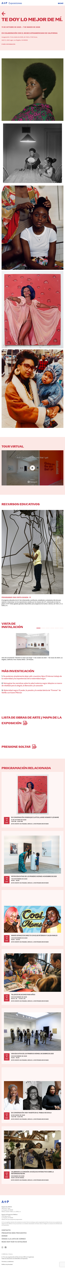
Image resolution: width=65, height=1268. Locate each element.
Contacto (6, 1230)
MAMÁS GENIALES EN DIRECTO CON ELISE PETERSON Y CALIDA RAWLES (34, 935)
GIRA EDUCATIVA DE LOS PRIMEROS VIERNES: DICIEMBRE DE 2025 (32, 1053)
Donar (4, 1236)
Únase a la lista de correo (14, 1238)
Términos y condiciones (8, 1261)
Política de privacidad (7, 1264)
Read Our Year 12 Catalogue (14, 1241)
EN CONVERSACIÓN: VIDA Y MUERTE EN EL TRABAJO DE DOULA (31, 1112)
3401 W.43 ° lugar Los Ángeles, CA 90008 (7, 1209)
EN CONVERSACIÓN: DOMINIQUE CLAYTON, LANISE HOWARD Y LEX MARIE (35, 817)
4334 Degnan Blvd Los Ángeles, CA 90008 (7, 1216)
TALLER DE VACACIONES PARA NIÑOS (23, 994)
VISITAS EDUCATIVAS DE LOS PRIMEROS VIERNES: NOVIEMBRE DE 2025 (34, 876)
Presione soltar (16, 747)
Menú (60, 3)
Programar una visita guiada (15, 597)
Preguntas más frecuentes (14, 1233)
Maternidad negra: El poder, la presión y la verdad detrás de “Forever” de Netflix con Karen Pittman (31, 691)
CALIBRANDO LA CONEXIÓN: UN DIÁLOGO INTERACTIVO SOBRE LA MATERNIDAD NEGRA (32, 1173)
